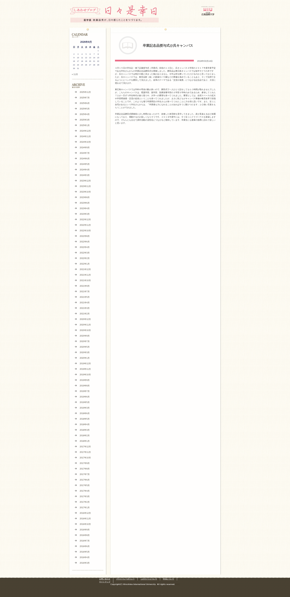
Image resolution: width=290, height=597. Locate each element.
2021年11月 (85, 275)
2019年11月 (85, 369)
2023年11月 (85, 186)
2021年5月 (85, 297)
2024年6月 (85, 158)
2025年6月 (85, 103)
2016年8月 (85, 535)
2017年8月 (85, 469)
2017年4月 (85, 491)
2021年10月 (85, 280)
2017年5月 (85, 485)
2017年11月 (85, 452)
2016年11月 (85, 518)
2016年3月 (85, 563)
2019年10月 (85, 374)
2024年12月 (85, 131)
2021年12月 (85, 269)
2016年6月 (85, 546)
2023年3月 (85, 214)
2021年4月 (85, 302)
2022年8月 (85, 236)
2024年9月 (85, 147)
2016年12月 (85, 513)
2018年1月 (85, 441)
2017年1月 (85, 507)
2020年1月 (85, 358)
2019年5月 (85, 402)
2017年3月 (85, 496)
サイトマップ (104, 582)
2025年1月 (85, 125)
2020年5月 (85, 347)
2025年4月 (85, 114)
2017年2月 (85, 502)
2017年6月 (85, 480)
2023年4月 (85, 208)
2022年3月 (85, 253)
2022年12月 (85, 219)
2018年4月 (85, 424)
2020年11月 (85, 325)
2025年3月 (85, 120)
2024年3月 (85, 175)
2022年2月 (85, 258)
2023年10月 (85, 192)
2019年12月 (85, 363)
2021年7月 (85, 291)
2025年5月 (85, 109)
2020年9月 (85, 336)
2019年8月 (85, 386)
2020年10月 (85, 330)
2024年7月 (85, 153)
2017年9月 (85, 463)
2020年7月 (85, 341)
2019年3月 (85, 408)
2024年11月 (85, 136)
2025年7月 (85, 98)
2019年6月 (85, 397)
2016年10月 (85, 524)
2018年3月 (85, 430)
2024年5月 (85, 164)
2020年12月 (85, 319)
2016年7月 (85, 541)
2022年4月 (85, 247)
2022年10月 (85, 230)
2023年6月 (85, 203)
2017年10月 (85, 458)
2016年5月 (85, 552)
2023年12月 (85, 181)
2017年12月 (85, 446)
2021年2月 (85, 314)
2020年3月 (85, 352)
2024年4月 (85, 170)
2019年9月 (85, 380)
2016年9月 (85, 530)
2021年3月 (85, 308)
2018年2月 (85, 435)
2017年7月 (85, 474)
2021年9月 (85, 286)
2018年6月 (85, 413)
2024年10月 (85, 142)
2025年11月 (85, 92)
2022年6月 (85, 242)
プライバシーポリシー (125, 579)
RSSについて (168, 579)
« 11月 (75, 74)
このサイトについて (148, 579)
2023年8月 (85, 197)
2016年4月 (85, 557)
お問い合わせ (104, 579)
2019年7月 (85, 391)
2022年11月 (85, 225)
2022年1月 (85, 264)
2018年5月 (85, 419)
